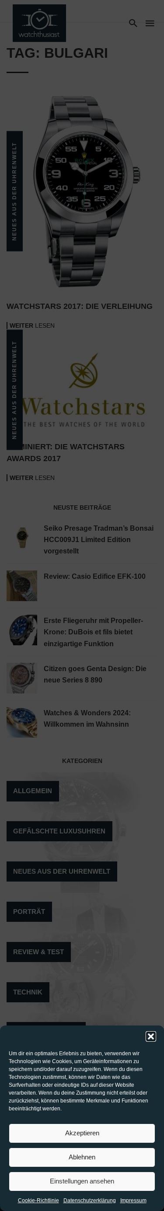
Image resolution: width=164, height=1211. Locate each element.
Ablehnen (82, 1157)
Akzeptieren (82, 1133)
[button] (151, 1036)
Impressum (133, 1200)
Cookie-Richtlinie (38, 1200)
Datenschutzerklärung (89, 1200)
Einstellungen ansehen (82, 1181)
